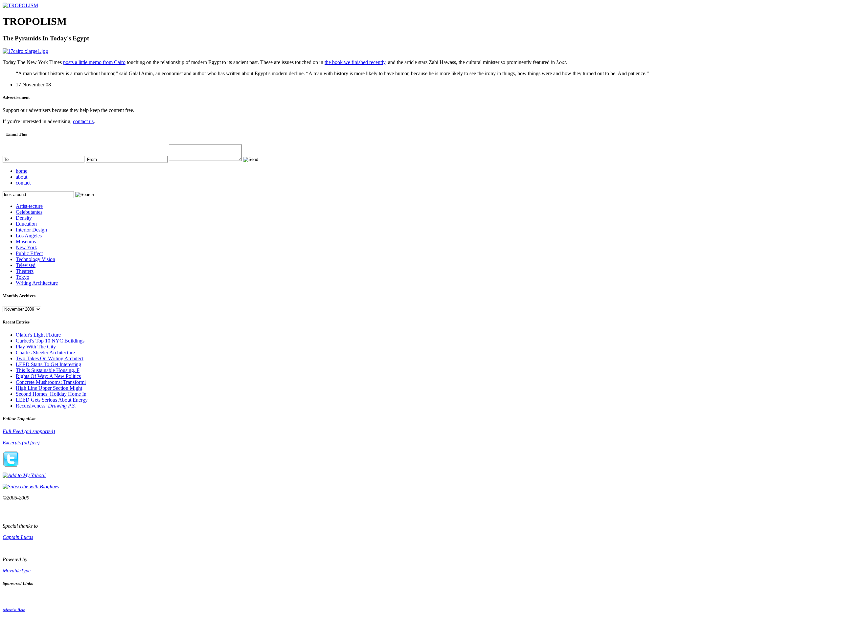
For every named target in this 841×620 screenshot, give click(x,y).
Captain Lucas (18, 537)
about (21, 177)
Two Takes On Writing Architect (49, 358)
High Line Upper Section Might (49, 388)
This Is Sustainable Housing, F (48, 370)
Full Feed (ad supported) (29, 431)
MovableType (17, 570)
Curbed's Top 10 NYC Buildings (50, 340)
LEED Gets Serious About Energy (52, 400)
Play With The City (36, 346)
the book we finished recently (355, 62)
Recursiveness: (46, 406)
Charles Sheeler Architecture (45, 352)
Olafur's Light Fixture (38, 335)
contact (23, 183)
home (21, 171)
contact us (83, 121)
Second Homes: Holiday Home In (51, 394)
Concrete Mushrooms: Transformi (51, 382)
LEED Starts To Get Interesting (48, 364)
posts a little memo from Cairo (94, 62)
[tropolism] (20, 5)
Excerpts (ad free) (21, 442)
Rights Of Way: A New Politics (48, 376)
